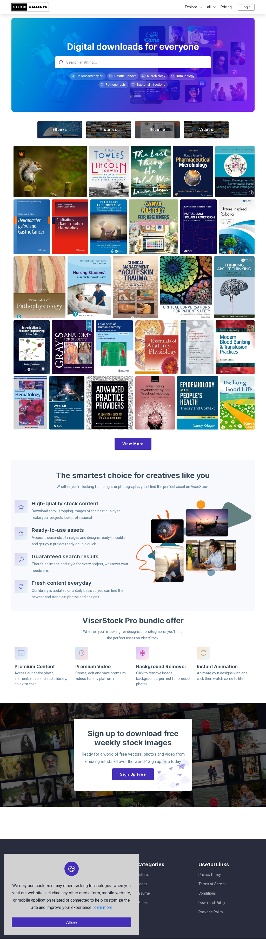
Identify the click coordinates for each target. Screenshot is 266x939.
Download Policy (211, 903)
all (209, 7)
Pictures (143, 875)
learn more (102, 907)
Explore (191, 7)
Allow (71, 922)
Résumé (143, 893)
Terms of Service (212, 884)
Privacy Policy (209, 875)
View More (133, 443)
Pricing (226, 7)
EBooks (142, 903)
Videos (141, 884)
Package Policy (210, 912)
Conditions (207, 893)
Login (246, 7)
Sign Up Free (133, 774)
